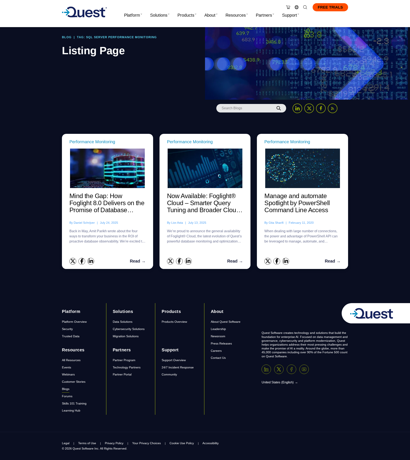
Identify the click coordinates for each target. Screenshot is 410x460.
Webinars (68, 374)
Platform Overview (74, 321)
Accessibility (210, 443)
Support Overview (174, 360)
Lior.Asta (177, 222)
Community (169, 374)
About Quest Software (225, 321)
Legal (65, 443)
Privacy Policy (114, 443)
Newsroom (218, 336)
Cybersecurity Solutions (129, 329)
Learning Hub (71, 410)
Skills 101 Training (74, 403)
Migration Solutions (126, 336)
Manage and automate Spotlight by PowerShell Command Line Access (297, 202)
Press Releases (221, 343)
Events (66, 367)
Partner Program (124, 360)
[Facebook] (291, 369)
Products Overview (174, 321)
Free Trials (330, 7)
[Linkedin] (266, 369)
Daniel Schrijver (84, 222)
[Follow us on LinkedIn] (297, 108)
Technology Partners (127, 367)
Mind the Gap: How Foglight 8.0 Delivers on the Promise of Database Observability (106, 203)
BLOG (67, 37)
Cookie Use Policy (182, 443)
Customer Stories (73, 381)
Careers (216, 350)
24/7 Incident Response (178, 367)
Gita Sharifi (276, 222)
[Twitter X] (279, 369)
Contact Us (218, 357)
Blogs (65, 389)
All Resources (71, 360)
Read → (138, 261)
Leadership (218, 329)
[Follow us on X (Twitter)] (309, 108)
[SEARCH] (278, 108)
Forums (67, 396)
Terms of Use (87, 443)
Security (67, 329)
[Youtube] (304, 369)
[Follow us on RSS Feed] (332, 108)
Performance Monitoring (92, 142)
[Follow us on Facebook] (321, 108)
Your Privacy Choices (146, 443)
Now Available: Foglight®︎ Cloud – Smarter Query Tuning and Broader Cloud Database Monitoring (203, 203)
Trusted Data (70, 336)
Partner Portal (122, 374)
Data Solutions (122, 321)
